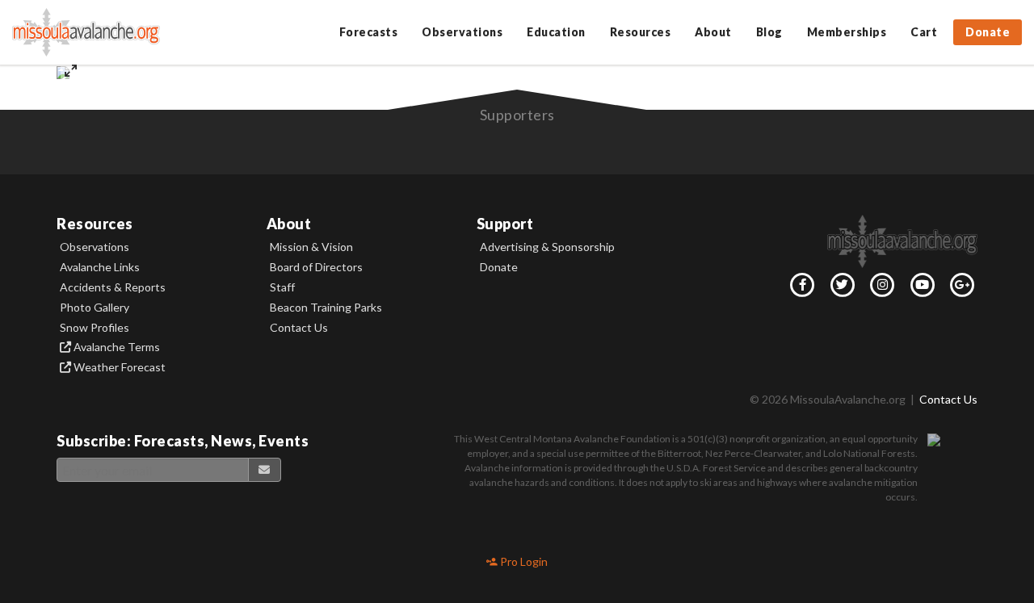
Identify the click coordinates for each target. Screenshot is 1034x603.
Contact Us (299, 327)
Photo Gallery (94, 307)
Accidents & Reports (113, 287)
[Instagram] (879, 288)
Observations (462, 32)
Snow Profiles (94, 327)
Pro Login (523, 561)
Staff (282, 287)
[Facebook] (799, 288)
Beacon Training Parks (326, 307)
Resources (640, 32)
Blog (769, 32)
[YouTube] (919, 288)
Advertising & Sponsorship (547, 247)
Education (556, 32)
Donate (987, 32)
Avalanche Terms (115, 347)
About (713, 32)
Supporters (517, 115)
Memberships (847, 32)
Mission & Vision (311, 247)
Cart (923, 32)
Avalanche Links (100, 267)
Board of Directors (316, 267)
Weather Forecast (118, 367)
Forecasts (368, 32)
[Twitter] (839, 288)
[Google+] (959, 288)
